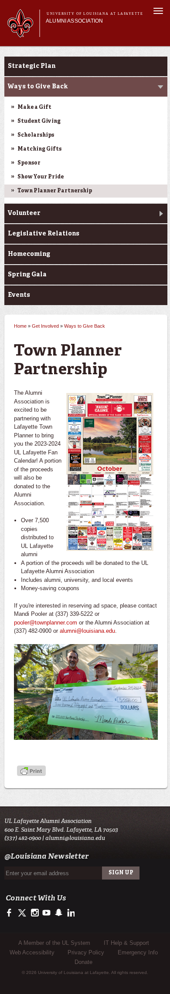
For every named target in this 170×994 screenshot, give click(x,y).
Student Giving (39, 121)
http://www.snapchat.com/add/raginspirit (58, 913)
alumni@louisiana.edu (87, 631)
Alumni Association (74, 21)
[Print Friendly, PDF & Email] (31, 772)
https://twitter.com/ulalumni (22, 913)
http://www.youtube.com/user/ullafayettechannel (46, 913)
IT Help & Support (126, 943)
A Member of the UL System (54, 943)
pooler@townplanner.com (45, 622)
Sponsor (29, 163)
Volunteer (24, 213)
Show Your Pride (40, 177)
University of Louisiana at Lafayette (95, 14)
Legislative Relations (43, 234)
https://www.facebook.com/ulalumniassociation (11, 913)
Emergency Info (138, 952)
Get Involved (45, 326)
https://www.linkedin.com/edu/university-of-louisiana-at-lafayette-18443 (70, 913)
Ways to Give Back (38, 87)
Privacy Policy (86, 952)
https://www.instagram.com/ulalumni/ (34, 913)
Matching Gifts (39, 149)
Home (20, 326)
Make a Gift (34, 107)
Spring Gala (27, 275)
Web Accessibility (32, 952)
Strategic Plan (31, 66)
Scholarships (35, 135)
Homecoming (29, 254)
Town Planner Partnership (54, 191)
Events (19, 295)
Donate (83, 962)
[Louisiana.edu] (23, 33)
